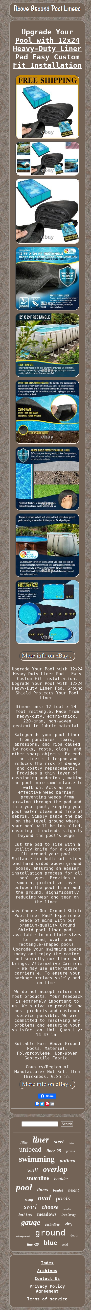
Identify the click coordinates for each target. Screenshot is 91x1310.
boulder (61, 1178)
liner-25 (54, 1150)
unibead (30, 1149)
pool (24, 1187)
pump (29, 1200)
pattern (68, 1160)
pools (63, 1198)
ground (50, 1233)
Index (47, 1262)
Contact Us (47, 1278)
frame (70, 1151)
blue (50, 1242)
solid (65, 1244)
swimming (37, 1158)
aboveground (23, 1236)
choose (50, 1207)
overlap (55, 1169)
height (73, 1190)
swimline (52, 1224)
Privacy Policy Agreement (47, 1289)
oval (44, 1198)
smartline (38, 1178)
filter (24, 1142)
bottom (25, 1214)
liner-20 (33, 1244)
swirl (30, 1206)
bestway (68, 1214)
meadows (46, 1214)
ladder (67, 1208)
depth (74, 1235)
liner (41, 1139)
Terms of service (47, 1299)
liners (42, 1189)
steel (59, 1141)
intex (71, 1143)
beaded (58, 1190)
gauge (30, 1222)
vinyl (69, 1224)
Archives (47, 1270)
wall (32, 1170)
